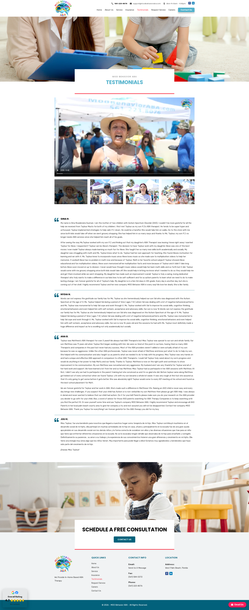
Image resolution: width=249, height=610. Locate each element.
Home (99, 10)
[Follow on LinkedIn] (193, 3)
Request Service (158, 10)
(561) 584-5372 (135, 577)
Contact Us (186, 10)
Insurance (129, 10)
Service (119, 10)
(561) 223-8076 (135, 586)
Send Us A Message (137, 568)
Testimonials (142, 10)
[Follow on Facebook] (189, 3)
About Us (109, 10)
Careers (171, 10)
